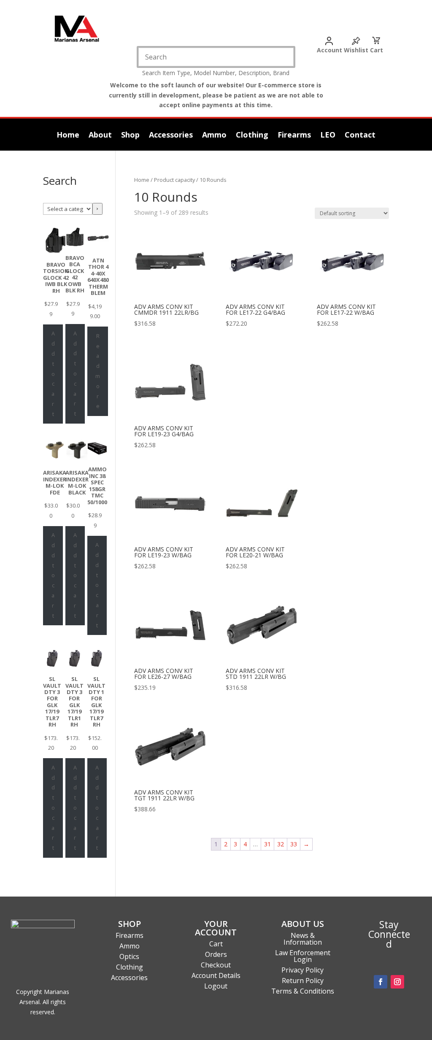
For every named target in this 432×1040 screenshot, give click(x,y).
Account (329, 50)
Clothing (252, 136)
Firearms (294, 136)
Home (68, 136)
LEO (327, 136)
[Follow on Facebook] (380, 982)
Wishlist (356, 50)
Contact (360, 136)
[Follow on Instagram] (397, 982)
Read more (97, 371)
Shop (130, 136)
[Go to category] (97, 209)
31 (267, 844)
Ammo (214, 136)
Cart (376, 50)
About (100, 136)
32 (280, 844)
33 (293, 844)
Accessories (171, 136)
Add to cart (53, 373)
